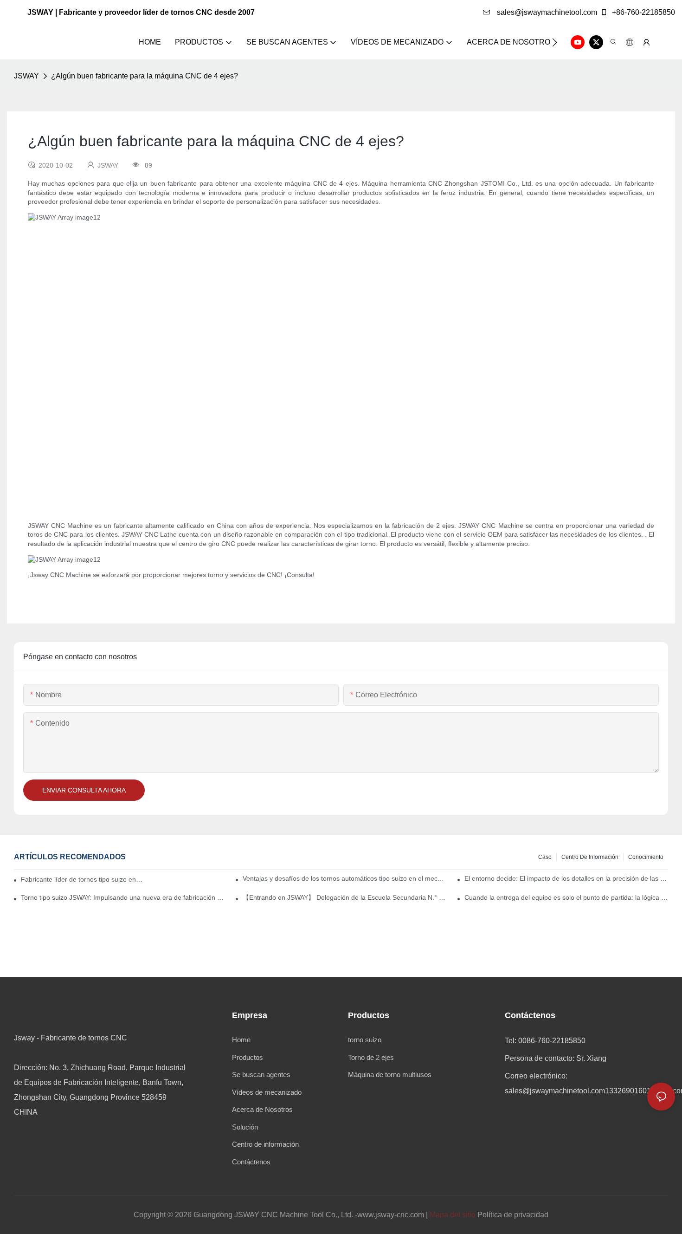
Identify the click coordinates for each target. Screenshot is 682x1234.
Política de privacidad (512, 1215)
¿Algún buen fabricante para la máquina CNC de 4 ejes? (144, 76)
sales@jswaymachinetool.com (546, 12)
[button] (554, 42)
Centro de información (589, 857)
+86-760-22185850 (642, 12)
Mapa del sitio (453, 1215)
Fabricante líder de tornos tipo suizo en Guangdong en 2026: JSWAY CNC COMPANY (82, 879)
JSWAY (26, 76)
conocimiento (645, 857)
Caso (545, 857)
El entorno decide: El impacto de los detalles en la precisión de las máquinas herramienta (566, 878)
